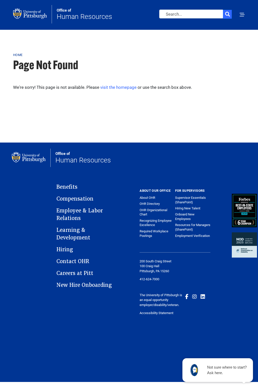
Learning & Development (73, 234)
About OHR (147, 198)
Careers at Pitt (74, 273)
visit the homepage (118, 87)
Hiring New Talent (187, 208)
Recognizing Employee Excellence (156, 222)
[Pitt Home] (32, 14)
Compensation (74, 199)
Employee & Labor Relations (79, 214)
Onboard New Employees (185, 216)
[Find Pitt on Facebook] (186, 296)
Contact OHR (72, 261)
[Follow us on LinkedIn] (203, 296)
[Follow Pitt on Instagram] (194, 296)
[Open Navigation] (242, 15)
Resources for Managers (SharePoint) (192, 227)
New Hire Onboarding (84, 285)
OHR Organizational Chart (153, 212)
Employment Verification (192, 235)
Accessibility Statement (156, 313)
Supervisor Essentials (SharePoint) (190, 199)
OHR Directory (150, 204)
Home (17, 54)
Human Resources (84, 14)
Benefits (66, 187)
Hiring (64, 249)
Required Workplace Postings (154, 233)
